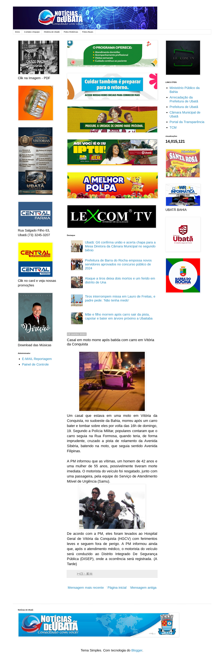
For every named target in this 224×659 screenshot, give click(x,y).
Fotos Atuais (87, 32)
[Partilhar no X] (84, 573)
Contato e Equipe (32, 32)
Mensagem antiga (143, 587)
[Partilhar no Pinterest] (91, 573)
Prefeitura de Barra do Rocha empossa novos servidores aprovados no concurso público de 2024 (118, 264)
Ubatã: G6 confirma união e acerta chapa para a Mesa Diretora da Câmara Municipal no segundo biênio (120, 246)
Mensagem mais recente (86, 587)
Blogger (136, 650)
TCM (173, 127)
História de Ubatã (52, 32)
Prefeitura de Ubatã (184, 107)
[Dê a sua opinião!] (81, 573)
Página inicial (117, 587)
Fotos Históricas (71, 32)
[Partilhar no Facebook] (88, 573)
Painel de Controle (35, 364)
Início (17, 32)
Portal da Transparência (187, 122)
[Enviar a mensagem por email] (78, 573)
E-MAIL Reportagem (37, 359)
